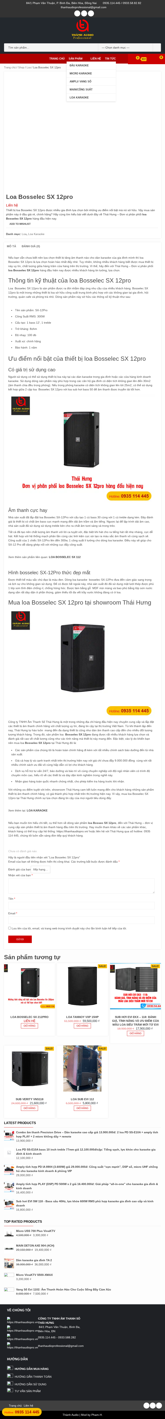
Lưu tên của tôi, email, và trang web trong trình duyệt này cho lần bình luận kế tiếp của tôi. (69, 928)
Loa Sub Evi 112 (82, 1099)
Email (12, 913)
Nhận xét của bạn (20, 875)
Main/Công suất (81, 89)
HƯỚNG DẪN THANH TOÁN (33, 1376)
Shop (21, 67)
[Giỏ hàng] (136, 59)
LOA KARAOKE (37, 810)
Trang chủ (57, 58)
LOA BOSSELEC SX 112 (65, 557)
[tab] (11, 246)
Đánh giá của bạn (19, 869)
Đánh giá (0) (31, 246)
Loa (29, 67)
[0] (158, 59)
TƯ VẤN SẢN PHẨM (28, 1391)
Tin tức (110, 58)
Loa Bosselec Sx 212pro (29, 1017)
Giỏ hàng (29, 1025)
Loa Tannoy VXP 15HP (82, 1017)
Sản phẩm (75, 58)
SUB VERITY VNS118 (29, 1099)
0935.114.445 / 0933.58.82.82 (122, 3)
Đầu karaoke (79, 65)
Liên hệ (96, 58)
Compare (41, 224)
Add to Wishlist (20, 224)
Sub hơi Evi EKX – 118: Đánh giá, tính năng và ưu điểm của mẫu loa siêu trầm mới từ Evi (135, 1020)
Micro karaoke (81, 73)
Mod (84, 1414)
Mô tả (11, 246)
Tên (11, 898)
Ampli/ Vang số (80, 81)
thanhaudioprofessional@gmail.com (83, 7)
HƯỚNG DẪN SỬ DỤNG (30, 1384)
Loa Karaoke (79, 97)
